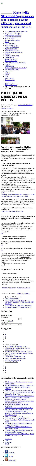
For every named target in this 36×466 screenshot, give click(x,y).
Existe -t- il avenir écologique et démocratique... (19, 390)
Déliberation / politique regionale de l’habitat (18, 351)
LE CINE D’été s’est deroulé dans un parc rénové (20, 392)
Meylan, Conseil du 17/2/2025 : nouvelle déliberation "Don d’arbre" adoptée (17, 398)
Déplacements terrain (11, 49)
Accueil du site (9, 83)
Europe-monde (9, 57)
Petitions (7, 73)
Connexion (5, 287)
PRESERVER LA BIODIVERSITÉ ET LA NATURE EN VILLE (18, 427)
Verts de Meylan (9, 80)
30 (5, 338)
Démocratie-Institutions (12, 47)
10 (5, 334)
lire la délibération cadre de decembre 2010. (15, 196)
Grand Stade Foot (10, 355)
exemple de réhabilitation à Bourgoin (12, 211)
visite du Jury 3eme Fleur (12, 394)
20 (5, 336)
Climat (7, 42)
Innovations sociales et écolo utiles (15, 62)
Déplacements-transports (12, 50)
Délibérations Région (11, 45)
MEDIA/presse (9, 66)
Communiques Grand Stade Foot (15, 356)
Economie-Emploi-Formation (13, 52)
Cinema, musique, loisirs (12, 40)
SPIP (6, 440)
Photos (7, 74)
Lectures (7, 64)
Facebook (11, 452)
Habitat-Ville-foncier (11, 59)
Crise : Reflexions (10, 43)
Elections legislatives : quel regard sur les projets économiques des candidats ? (19, 401)
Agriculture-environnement (13, 36)
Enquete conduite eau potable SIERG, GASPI (19, 353)
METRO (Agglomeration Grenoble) (16, 68)
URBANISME (9, 78)
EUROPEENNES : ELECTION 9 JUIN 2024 (19, 408)
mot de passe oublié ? (23, 287)
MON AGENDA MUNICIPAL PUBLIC (17, 300)
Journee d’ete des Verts (12, 350)
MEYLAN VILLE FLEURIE (14, 416)
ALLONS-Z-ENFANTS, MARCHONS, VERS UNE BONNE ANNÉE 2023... (19, 434)
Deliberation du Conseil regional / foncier (17, 348)
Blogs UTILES (9, 38)
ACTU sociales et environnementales (16, 31)
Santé (6, 76)
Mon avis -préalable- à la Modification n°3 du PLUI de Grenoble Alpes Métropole (18, 410)
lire (4, 192)
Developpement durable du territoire (15, 346)
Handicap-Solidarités (11, 61)
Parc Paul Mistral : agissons (13, 360)
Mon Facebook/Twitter (12, 69)
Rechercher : (4, 317)
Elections (7, 54)
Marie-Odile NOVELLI (25, 105)
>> (20, 319)
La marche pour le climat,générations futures (18, 305)
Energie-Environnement (12, 55)
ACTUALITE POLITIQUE (13, 33)
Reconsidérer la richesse (12, 298)
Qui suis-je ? (12, 460)
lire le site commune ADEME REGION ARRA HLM (18, 194)
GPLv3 (7, 444)
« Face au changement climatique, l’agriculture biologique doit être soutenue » (19, 431)
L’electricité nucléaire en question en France (18, 307)
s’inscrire (13, 287)
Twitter (10, 456)
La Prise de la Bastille (11, 362)
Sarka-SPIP (8, 442)
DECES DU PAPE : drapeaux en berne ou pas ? (19, 396)
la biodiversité (25, 257)
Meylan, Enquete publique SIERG (15, 358)
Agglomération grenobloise (13, 35)
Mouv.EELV (8, 71)
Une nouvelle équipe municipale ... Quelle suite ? (19, 385)
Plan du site (8, 439)
